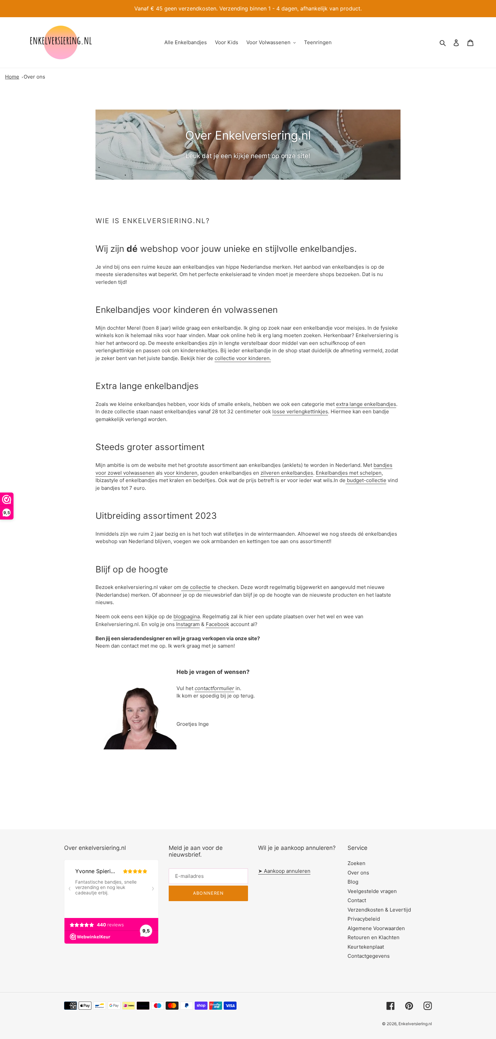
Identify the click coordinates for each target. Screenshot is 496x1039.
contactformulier (214, 688)
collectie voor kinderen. (243, 358)
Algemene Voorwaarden (376, 928)
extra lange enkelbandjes (366, 404)
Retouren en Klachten (373, 937)
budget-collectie (366, 480)
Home (12, 76)
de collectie (195, 587)
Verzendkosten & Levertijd (379, 910)
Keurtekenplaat (366, 947)
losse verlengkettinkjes (300, 411)
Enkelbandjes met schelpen (349, 473)
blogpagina (186, 616)
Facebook (217, 624)
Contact (357, 900)
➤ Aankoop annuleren (284, 871)
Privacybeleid (364, 919)
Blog (353, 882)
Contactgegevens (369, 956)
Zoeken (356, 863)
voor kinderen (180, 473)
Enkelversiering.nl (415, 1023)
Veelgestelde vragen (372, 891)
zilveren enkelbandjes (286, 473)
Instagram (188, 624)
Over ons (34, 76)
